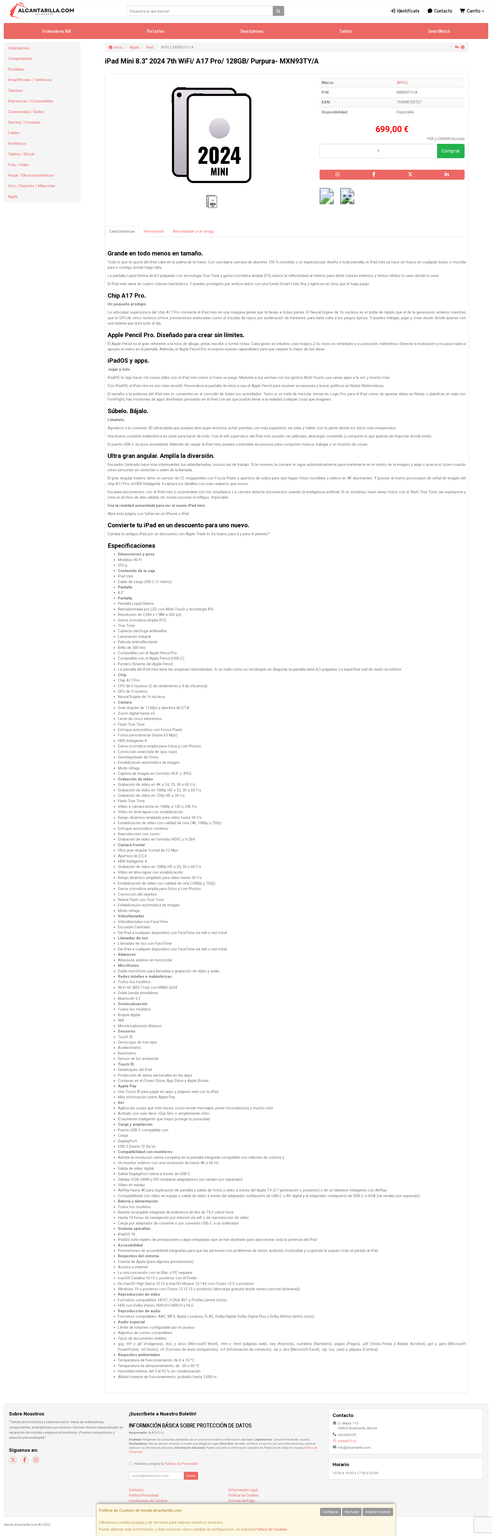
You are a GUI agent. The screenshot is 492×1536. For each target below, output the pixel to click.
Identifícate (407, 10)
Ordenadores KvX (56, 31)
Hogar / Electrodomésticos (31, 175)
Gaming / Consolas (24, 122)
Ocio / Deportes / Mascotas (31, 186)
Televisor (15, 90)
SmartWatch (439, 31)
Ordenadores (19, 48)
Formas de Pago (242, 1501)
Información (154, 231)
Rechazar (352, 1512)
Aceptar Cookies (377, 1512)
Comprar (450, 151)
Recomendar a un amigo (193, 231)
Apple (12, 196)
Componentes (20, 58)
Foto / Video (18, 165)
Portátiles (16, 69)
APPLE (402, 82)
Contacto (442, 10)
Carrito (473, 10)
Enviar (191, 1476)
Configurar (330, 1512)
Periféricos (17, 143)
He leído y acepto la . (166, 1464)
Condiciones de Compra (148, 1501)
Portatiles (156, 31)
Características (122, 231)
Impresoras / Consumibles (30, 101)
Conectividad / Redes (26, 112)
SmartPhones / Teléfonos (30, 80)
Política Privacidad (143, 1495)
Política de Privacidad (181, 1464)
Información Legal (243, 1490)
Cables (13, 133)
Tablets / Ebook (21, 154)
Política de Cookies (271, 1529)
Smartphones (251, 31)
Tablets (346, 31)
